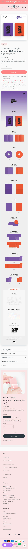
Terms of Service (7, 474)
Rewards (5, 477)
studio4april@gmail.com (9, 513)
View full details (7, 440)
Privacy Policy (6, 470)
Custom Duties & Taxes (8, 464)
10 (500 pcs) (17, 420)
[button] (2, 7)
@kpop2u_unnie (7, 518)
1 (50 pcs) (7, 417)
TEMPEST (4, 44)
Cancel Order (6, 457)
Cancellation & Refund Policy (10, 467)
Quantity (3, 64)
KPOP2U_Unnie (15, 546)
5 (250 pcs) (7, 420)
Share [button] (4, 365)
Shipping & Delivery (7, 460)
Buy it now (14, 436)
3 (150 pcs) (16, 417)
